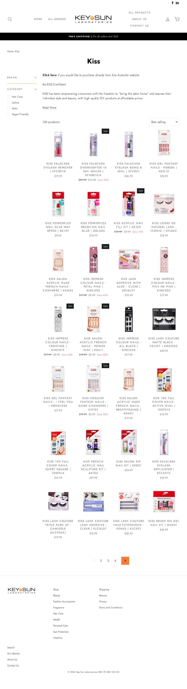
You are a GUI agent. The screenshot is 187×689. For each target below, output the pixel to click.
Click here (50, 75)
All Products (139, 12)
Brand (12, 77)
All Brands (57, 19)
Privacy (103, 601)
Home (38, 19)
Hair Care (17, 97)
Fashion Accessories (64, 601)
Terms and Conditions (110, 607)
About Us (139, 19)
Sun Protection (61, 632)
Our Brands (13, 653)
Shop (56, 589)
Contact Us (139, 25)
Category (15, 89)
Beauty (56, 595)
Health (56, 619)
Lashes (15, 102)
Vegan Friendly (20, 114)
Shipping (104, 589)
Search (11, 647)
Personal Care (60, 625)
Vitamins (57, 638)
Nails (15, 108)
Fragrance (58, 607)
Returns (103, 595)
